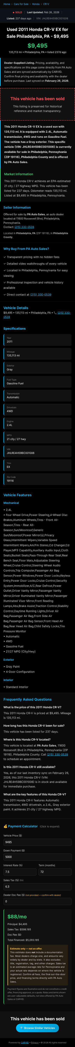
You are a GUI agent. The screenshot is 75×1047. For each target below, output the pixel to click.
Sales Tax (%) (13, 880)
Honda (36, 3)
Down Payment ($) (14, 850)
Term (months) (47, 865)
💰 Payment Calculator (31, 826)
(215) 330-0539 (24, 227)
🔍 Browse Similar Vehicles (37, 1028)
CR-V (46, 3)
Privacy (35, 1042)
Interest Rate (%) (12, 865)
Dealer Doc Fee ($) (32, 894)
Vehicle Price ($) (12, 835)
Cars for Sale (21, 3)
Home (6, 3)
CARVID (25, 1042)
